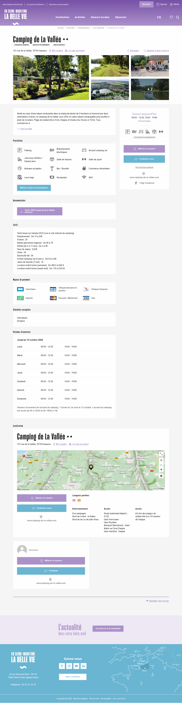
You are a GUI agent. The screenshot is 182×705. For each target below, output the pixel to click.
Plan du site (94, 699)
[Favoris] (172, 17)
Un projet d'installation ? (36, 4)
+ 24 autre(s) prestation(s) (144, 137)
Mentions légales (80, 699)
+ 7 (150, 89)
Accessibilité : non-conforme (113, 699)
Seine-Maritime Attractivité (13, 4)
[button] (178, 17)
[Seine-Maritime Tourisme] (14, 17)
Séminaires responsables (58, 4)
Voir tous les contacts (144, 167)
